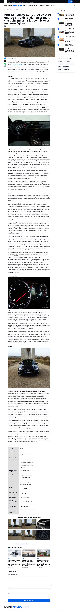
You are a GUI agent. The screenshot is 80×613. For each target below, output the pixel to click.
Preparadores (41, 5)
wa (5, 63)
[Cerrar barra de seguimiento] (74, 1)
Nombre (10, 587)
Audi (8, 9)
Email (9, 593)
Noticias (25, 5)
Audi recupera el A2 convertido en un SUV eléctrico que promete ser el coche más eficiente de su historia (28, 563)
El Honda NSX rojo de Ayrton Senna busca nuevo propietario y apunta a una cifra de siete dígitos (69, 31)
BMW (59, 66)
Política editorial (73, 610)
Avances (48, 5)
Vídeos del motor (32, 5)
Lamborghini (66, 69)
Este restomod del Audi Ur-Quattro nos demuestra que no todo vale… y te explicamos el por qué (14, 563)
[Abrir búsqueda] (74, 5)
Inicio (5, 9)
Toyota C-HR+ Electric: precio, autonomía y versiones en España (70, 14)
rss (28, 606)
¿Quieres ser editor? (65, 610)
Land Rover (60, 63)
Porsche (60, 61)
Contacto (53, 5)
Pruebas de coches (24, 544)
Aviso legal (51, 610)
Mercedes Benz (66, 66)
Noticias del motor (69, 63)
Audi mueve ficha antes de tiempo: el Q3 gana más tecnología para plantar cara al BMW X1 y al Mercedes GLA (43, 563)
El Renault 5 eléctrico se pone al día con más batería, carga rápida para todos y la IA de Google (70, 39)
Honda (59, 69)
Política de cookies (57, 610)
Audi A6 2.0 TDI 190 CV (18, 64)
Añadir (70, 1)
